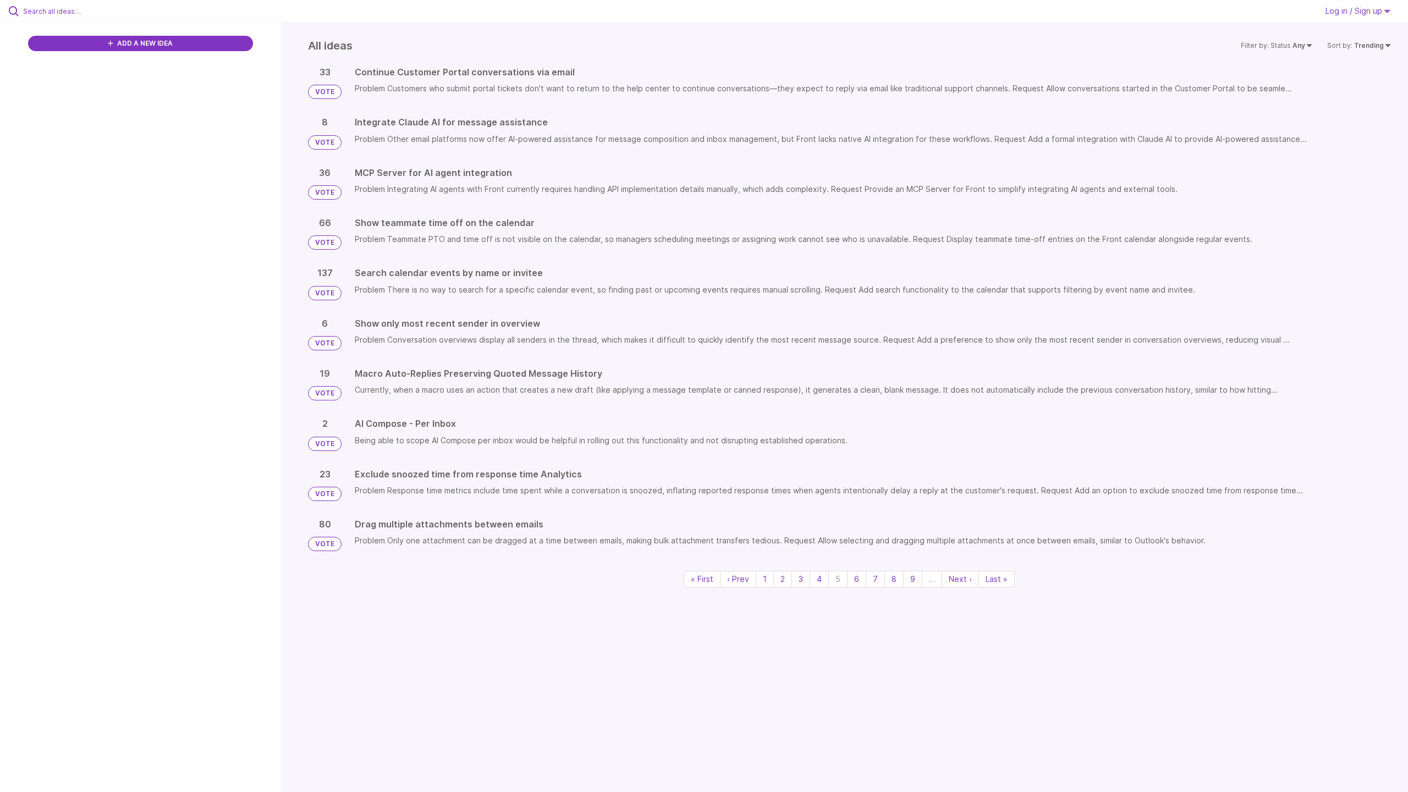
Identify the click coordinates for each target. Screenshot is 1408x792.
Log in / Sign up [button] (1355, 10)
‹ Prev (738, 579)
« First (702, 579)
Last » (997, 579)
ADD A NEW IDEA (144, 43)
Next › (960, 579)
